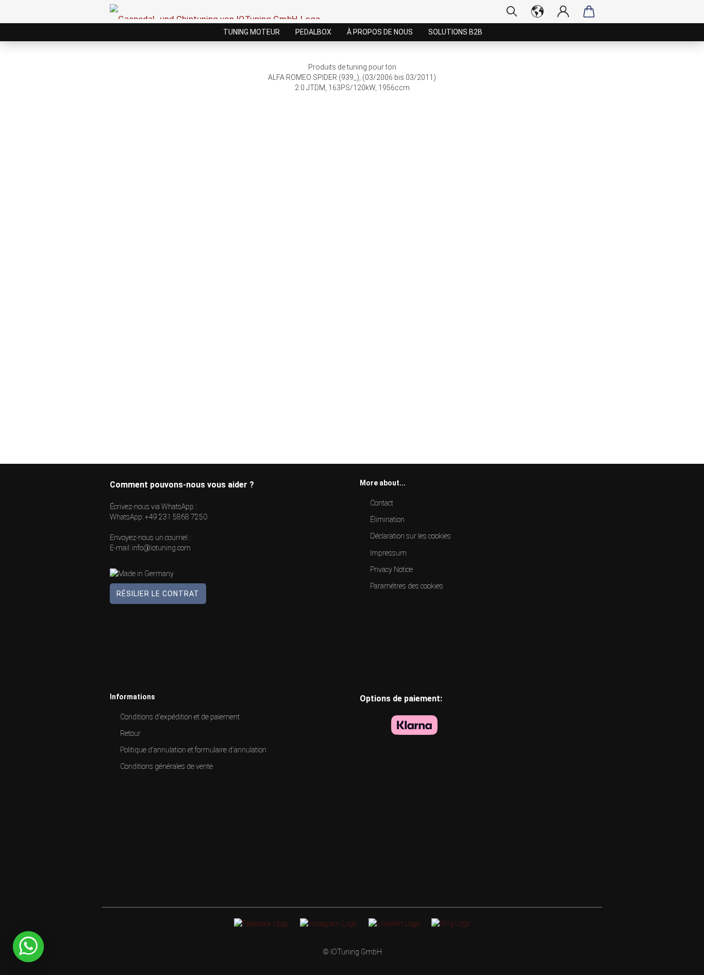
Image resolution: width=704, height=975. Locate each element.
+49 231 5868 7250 (176, 517)
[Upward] (675, 959)
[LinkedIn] (394, 923)
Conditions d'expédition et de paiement (180, 717)
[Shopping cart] (589, 11)
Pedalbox (313, 32)
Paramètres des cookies (406, 586)
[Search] (512, 11)
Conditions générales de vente (166, 766)
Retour (130, 733)
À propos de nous (380, 32)
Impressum (388, 553)
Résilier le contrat (157, 594)
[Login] (563, 11)
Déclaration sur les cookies (410, 536)
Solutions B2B (455, 32)
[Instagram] (328, 923)
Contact (381, 503)
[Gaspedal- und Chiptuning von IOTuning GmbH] (219, 11)
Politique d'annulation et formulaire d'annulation (193, 750)
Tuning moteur (251, 32)
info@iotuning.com (161, 548)
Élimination (387, 519)
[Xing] (450, 923)
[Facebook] (261, 923)
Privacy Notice (391, 569)
